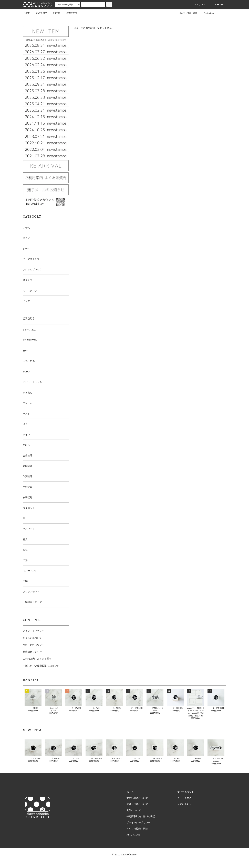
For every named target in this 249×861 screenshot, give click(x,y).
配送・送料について (33, 644)
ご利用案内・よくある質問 (37, 658)
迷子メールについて (33, 630)
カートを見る (184, 798)
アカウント (199, 4)
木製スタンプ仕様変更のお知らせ (40, 665)
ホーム (130, 792)
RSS (129, 834)
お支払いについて (32, 637)
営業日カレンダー (32, 651)
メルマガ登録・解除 (188, 13)
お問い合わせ (184, 804)
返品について (134, 810)
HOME (27, 13)
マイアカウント (185, 792)
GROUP (56, 13)
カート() (219, 4)
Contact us (209, 13)
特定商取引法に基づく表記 (141, 816)
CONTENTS (71, 13)
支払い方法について (137, 798)
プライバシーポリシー (138, 822)
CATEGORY (41, 13)
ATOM (136, 834)
